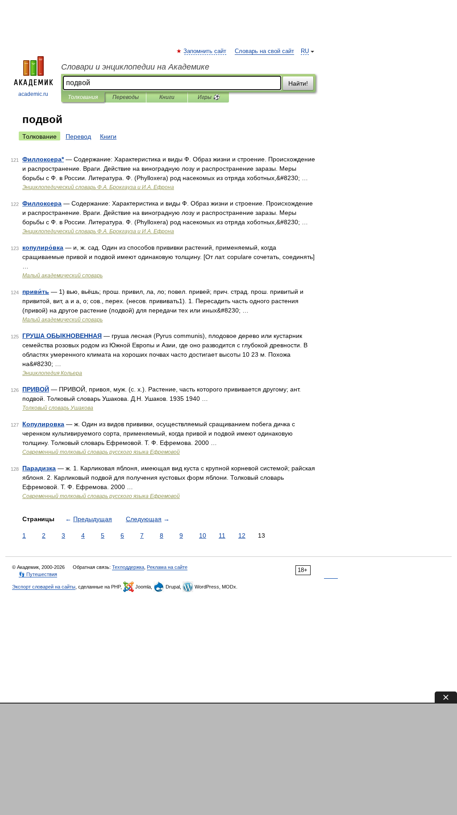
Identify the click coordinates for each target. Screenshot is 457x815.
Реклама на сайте (167, 567)
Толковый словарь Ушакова (57, 408)
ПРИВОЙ (35, 389)
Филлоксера (42, 203)
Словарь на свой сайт (264, 51)
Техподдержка (128, 567)
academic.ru (33, 94)
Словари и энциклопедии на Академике (135, 66)
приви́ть (35, 291)
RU (305, 51)
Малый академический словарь (62, 275)
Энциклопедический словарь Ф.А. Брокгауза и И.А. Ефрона (98, 187)
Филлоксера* (43, 159)
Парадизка (39, 468)
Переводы (125, 97)
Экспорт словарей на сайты (43, 586)
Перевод (78, 136)
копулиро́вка (42, 247)
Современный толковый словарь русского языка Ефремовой (101, 452)
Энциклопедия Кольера (52, 373)
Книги (166, 97)
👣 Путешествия (38, 574)
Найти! (298, 83)
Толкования (83, 97)
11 (222, 535)
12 (241, 535)
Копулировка (43, 424)
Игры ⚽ (209, 97)
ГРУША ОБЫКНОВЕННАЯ (62, 335)
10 (202, 535)
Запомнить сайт (205, 51)
